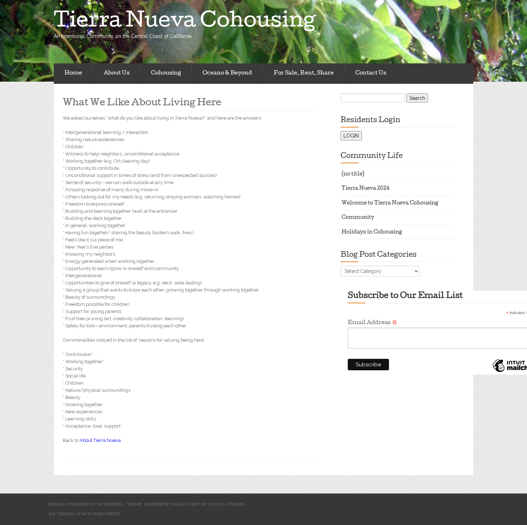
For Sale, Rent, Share (304, 73)
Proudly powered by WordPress (85, 504)
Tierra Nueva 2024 (365, 189)
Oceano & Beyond (227, 73)
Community (358, 218)
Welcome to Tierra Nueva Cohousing (390, 203)
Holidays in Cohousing (372, 232)
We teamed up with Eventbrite (84, 513)
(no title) (353, 174)
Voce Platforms (226, 504)
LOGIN (351, 136)
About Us (116, 73)
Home (73, 73)
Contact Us (370, 73)
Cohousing (166, 73)
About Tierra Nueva (100, 440)
